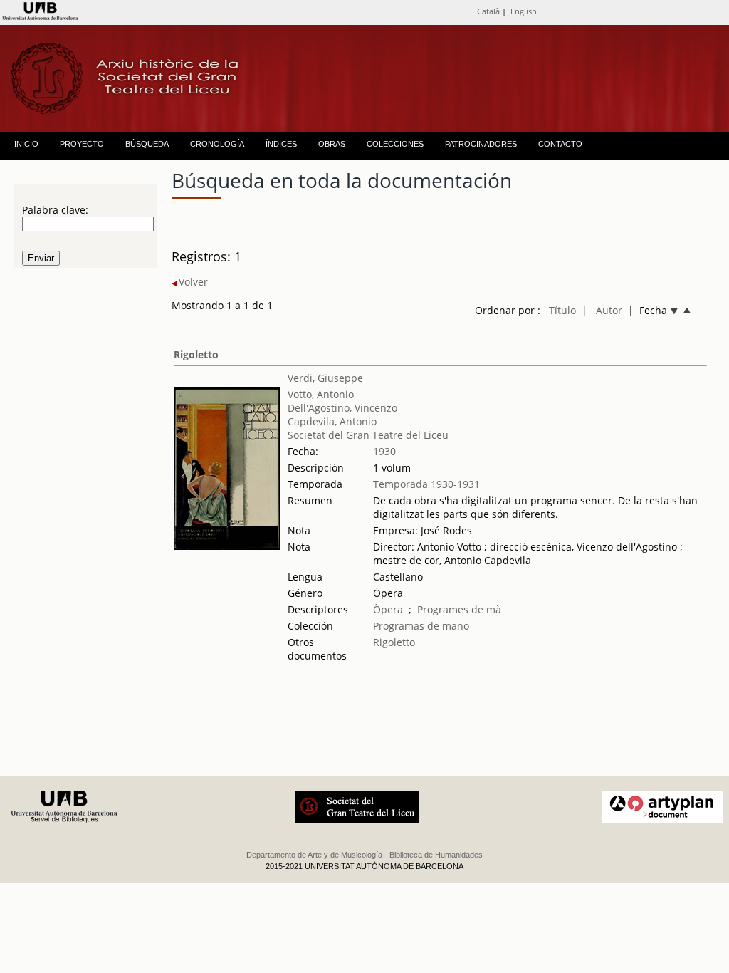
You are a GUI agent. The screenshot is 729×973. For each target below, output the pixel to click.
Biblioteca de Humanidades (436, 854)
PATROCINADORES (481, 144)
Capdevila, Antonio (332, 421)
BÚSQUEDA (147, 144)
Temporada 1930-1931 (426, 484)
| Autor (602, 310)
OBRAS (331, 144)
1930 (384, 451)
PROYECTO (82, 144)
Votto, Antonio (321, 394)
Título (562, 310)
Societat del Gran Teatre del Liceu (368, 435)
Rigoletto (196, 354)
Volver (193, 281)
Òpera (388, 609)
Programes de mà (459, 609)
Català (488, 11)
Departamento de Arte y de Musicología (314, 854)
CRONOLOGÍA (217, 144)
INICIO (26, 144)
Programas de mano (421, 626)
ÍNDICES (281, 144)
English (523, 11)
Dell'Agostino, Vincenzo (342, 408)
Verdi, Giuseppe (325, 378)
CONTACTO (560, 144)
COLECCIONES (395, 144)
